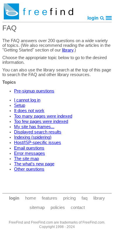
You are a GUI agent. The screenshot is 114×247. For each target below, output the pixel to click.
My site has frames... (34, 126)
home (30, 198)
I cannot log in (27, 100)
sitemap (37, 207)
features (49, 198)
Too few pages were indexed (41, 121)
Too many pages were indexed (43, 116)
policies (58, 207)
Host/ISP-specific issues (37, 142)
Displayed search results (37, 132)
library (67, 50)
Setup (19, 105)
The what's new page (34, 164)
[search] (102, 18)
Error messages (29, 153)
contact (78, 207)
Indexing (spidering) (32, 137)
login (93, 18)
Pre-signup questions (34, 91)
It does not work (29, 110)
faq (84, 198)
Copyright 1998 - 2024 (57, 227)
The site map (26, 158)
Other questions (29, 169)
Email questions (29, 148)
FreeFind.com (93, 222)
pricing (69, 198)
